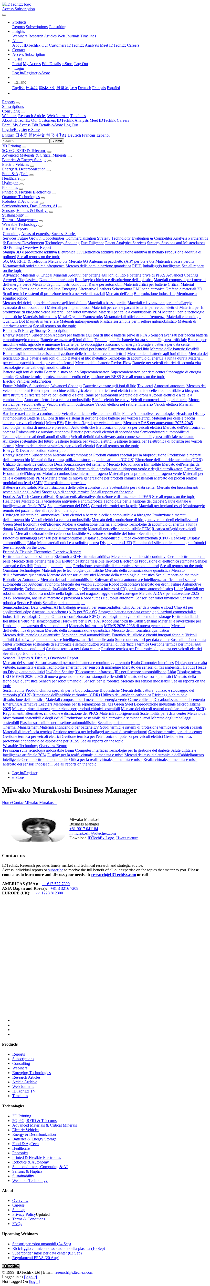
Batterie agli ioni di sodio (23, 372)
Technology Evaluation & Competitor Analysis (149, 238)
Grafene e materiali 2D (183, 289)
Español (113, 88)
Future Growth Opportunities (41, 238)
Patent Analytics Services (125, 243)
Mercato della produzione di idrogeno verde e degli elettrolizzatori (129, 469)
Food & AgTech (15, 173)
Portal (17, 64)
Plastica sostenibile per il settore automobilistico (138, 321)
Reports (18, 27)
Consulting (57, 27)
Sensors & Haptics (27, 1171)
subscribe (55, 870)
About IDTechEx (26, 45)
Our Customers (53, 45)
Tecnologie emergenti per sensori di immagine (84, 667)
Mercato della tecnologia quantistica (126, 575)
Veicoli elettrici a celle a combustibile (91, 413)
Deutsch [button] (74, 135)
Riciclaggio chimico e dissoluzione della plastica (114, 280)
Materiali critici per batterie (145, 284)
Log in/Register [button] (14, 129)
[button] (19, 22)
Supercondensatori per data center (138, 372)
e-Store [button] (57, 125)
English (18, 88)
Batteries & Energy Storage (24, 160)
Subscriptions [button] (13, 106)
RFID (137, 266)
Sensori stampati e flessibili (101, 676)
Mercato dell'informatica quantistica (140, 630)
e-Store (67, 64)
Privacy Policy (24, 1214)
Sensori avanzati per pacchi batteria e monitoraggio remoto (82, 662)
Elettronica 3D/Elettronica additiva (86, 252)
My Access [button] (21, 125)
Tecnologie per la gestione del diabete (133, 501)
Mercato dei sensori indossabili (145, 681)
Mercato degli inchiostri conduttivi (60, 284)
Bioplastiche (28, 280)
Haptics (189, 667)
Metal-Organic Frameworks (80, 316)
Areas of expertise (35, 233)
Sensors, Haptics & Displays (25, 210)
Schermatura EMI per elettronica (138, 289)
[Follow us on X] (110, 963)
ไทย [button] (63, 135)
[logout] (30, 1277)
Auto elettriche (83, 427)
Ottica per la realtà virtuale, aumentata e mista (105, 759)
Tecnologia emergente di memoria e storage (136, 616)
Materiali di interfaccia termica (124, 644)
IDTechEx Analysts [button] (73, 120)
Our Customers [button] (43, 120)
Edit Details (51, 64)
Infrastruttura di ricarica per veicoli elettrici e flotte (43, 395)
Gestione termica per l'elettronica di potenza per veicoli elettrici (151, 649)
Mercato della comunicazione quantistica (98, 266)
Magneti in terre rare (42, 321)
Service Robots (29, 602)
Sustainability (13, 215)
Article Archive (24, 1082)
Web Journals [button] (58, 116)
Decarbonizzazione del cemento (80, 464)
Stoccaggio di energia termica (65, 492)
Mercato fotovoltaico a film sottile (134, 464)
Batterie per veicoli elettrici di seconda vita (166, 363)
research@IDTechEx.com (113, 874)
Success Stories (63, 233)
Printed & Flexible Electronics (26, 192)
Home (7, 802)
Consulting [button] (11, 111)
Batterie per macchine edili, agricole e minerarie (69, 390)
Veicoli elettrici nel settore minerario (124, 404)
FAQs (17, 1223)
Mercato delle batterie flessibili (174, 349)
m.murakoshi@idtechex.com (92, 833)
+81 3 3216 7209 (64, 888)
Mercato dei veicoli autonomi (84, 584)
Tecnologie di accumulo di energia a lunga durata (147, 358)
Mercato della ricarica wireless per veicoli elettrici (55, 446)
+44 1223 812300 (48, 893)
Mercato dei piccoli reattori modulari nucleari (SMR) (163, 709)
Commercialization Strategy (88, 238)
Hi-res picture (127, 838)
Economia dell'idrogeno (22, 473)
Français (99, 88)
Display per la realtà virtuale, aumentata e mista (85, 755)
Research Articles (42, 36)
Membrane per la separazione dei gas (45, 469)
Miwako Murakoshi (41, 802)
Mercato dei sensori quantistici (71, 575)
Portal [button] (7, 125)
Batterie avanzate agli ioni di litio (66, 340)
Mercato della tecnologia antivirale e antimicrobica (61, 501)
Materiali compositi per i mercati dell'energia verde (86, 699)
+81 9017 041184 (83, 828)
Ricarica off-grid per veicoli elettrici (93, 423)
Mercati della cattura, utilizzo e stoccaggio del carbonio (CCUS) (82, 459)
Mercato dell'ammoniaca (72, 455)
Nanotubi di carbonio (56, 280)
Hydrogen (10, 183)
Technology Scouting (62, 243)
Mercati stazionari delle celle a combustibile (73, 487)
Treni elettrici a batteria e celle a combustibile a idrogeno (154, 390)
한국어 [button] (52, 135)
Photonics (10, 187)
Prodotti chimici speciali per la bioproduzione (129, 455)
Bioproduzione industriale (154, 293)
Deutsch (84, 88)
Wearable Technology (19, 224)
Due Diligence (92, 243)
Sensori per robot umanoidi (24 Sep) (41, 1244)
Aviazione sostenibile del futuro (28, 441)
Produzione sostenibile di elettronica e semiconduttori (116, 566)
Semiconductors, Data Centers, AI (29, 206)
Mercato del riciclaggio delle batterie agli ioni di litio (45, 303)
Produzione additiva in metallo (139, 252)
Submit (56, 141)
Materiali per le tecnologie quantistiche (72, 570)
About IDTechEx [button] (16, 120)
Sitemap (18, 1210)
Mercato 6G (78, 261)
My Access (32, 64)
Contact (18, 802)
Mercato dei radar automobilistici (66, 579)
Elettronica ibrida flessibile (83, 561)
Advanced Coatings (182, 275)
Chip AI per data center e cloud (147, 607)
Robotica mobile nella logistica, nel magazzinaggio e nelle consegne (83, 593)
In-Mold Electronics (122, 561)
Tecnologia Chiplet (35, 616)
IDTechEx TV (24, 1091)
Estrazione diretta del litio (39, 289)
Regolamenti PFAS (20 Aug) (35, 1258)
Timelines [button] (78, 116)
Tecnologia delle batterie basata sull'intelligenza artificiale (140, 340)
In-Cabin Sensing (66, 589)
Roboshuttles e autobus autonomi (43, 432)
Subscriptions (37, 27)
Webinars (19, 36)
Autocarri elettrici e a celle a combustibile (57, 399)
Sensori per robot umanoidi (157, 598)
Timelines (88, 36)
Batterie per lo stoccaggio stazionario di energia (99, 344)
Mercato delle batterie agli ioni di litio (157, 353)
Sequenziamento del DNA (68, 506)
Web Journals (68, 36)
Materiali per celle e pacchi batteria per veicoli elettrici (134, 307)
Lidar (31, 542)
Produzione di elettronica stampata (166, 561)
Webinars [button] (9, 116)
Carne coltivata (42, 496)
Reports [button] (8, 102)
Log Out (81, 64)
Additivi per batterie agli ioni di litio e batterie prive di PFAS (116, 275)
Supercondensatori (95, 372)
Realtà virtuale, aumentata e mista (170, 759)
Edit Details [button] (41, 125)
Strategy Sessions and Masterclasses (176, 243)
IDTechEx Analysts (83, 45)
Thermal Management (20, 220)
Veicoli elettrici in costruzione (70, 404)
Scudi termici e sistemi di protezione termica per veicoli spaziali (54, 293)
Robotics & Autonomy (20, 201)
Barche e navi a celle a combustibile (31, 413)
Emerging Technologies (31, 1072)
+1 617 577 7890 (56, 884)
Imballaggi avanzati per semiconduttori (51, 538)
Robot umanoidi (38, 589)
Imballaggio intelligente (162, 266)
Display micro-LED (116, 542)
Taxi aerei (145, 386)
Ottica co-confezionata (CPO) (145, 538)
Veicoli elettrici (166, 404)
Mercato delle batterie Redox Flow (103, 363)
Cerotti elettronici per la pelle (114, 506)
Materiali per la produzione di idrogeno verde (145, 473)
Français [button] (89, 135)
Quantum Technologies (21, 197)
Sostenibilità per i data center (132, 487)
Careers (133, 45)
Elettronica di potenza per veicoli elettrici (129, 427)
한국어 (62, 88)
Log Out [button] (71, 125)
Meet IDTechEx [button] (103, 120)
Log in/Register (24, 73)
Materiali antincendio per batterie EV (69, 727)
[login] (34, 1281)
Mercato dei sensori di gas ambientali (152, 667)
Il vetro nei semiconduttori (39, 621)
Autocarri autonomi (169, 386)
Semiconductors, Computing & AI (40, 1167)
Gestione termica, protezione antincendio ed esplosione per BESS (68, 376)
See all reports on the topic (38, 256)
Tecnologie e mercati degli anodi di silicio (36, 367)
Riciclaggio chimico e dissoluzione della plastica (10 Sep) (58, 1248)
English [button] (8, 135)
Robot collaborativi (124, 584)
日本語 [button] (21, 135)
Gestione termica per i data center (73, 649)
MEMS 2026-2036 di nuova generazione (137, 626)
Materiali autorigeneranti (79, 321)
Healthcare (10, 178)
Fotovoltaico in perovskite (65, 483)
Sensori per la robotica (101, 681)
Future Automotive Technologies (148, 413)
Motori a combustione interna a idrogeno (75, 473)
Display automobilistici (101, 538)
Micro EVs (55, 423)
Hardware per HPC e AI (81, 621)
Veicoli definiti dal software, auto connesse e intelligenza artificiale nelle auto (132, 436)
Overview (20, 1200)
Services (9, 238)
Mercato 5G (58, 261)
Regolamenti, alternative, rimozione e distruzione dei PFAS (103, 496)
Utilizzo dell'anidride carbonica (28, 464)
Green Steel (193, 469)
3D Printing (11, 146)
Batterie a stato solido (61, 372)
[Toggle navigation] (4, 15)
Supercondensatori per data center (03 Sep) (47, 1253)
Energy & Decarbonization (24, 169)
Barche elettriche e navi (111, 399)
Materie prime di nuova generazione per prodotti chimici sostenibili (99, 478)
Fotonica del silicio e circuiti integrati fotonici (169, 542)
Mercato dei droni (133, 395)
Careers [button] (123, 120)
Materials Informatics (40, 316)
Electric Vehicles (15, 164)
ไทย (73, 88)
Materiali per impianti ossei (68, 307)
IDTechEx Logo (101, 838)
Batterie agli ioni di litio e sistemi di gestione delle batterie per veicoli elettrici (64, 353)
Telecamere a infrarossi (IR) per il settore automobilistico (127, 589)
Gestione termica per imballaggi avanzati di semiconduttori (100, 732)
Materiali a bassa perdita (174, 261)
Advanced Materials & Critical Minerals (34, 155)
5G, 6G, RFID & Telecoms (24, 150)
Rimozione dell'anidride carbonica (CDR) (169, 459)
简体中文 (47, 88)
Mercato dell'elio (119, 293)
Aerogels (10, 280)
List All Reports (15, 229)
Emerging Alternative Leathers (86, 289)
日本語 (32, 88)
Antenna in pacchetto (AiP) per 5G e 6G (121, 261)
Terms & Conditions (28, 1219)
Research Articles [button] (32, 116)
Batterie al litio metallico (87, 358)
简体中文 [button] (37, 135)
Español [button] (103, 135)
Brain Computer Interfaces (152, 662)
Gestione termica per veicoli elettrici (83, 441)
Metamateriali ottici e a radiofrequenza (34, 266)
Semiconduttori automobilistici (164, 432)
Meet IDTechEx (113, 45)
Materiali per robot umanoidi (74, 312)
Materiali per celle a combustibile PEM (129, 312)
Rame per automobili (105, 284)
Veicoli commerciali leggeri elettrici (159, 399)
